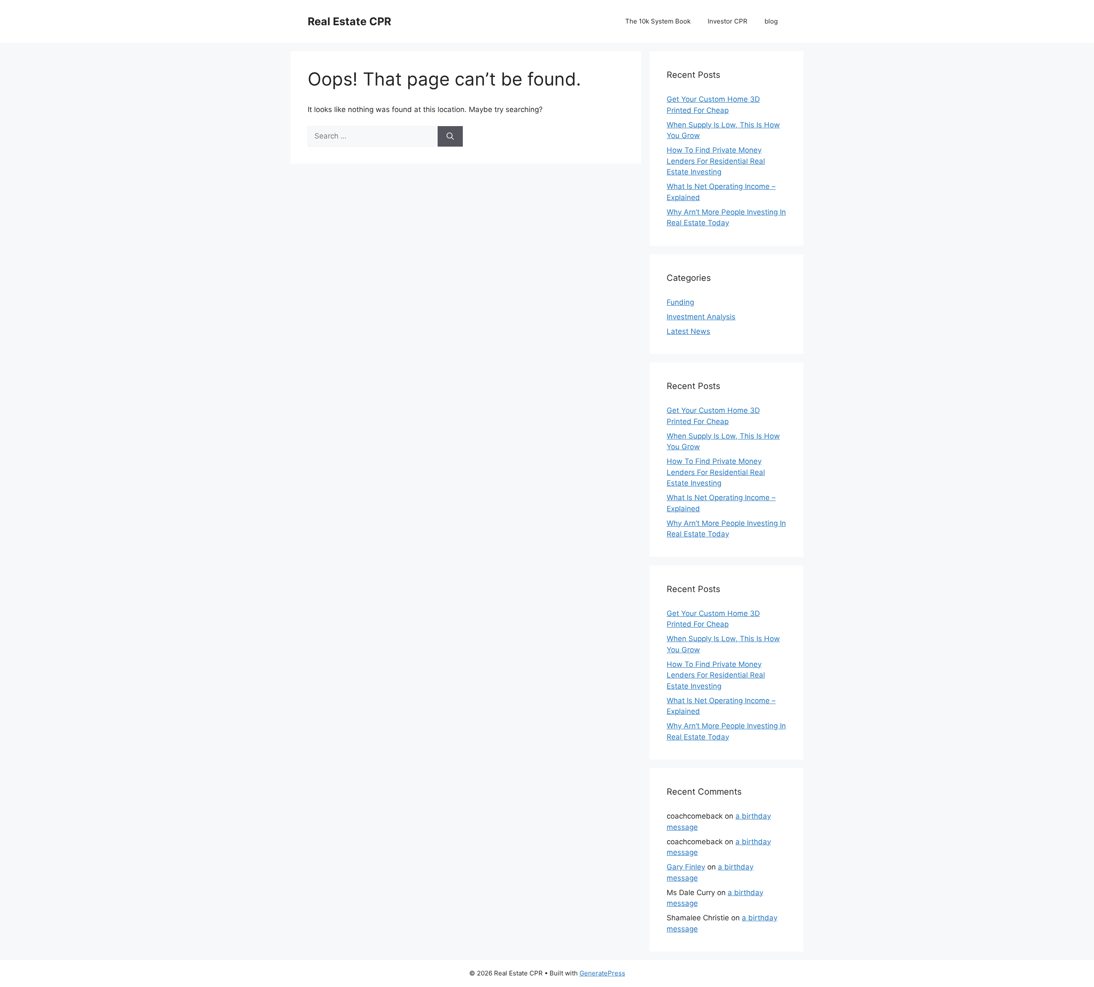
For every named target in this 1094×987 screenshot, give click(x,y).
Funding (680, 302)
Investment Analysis (701, 316)
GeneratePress (602, 973)
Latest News (688, 331)
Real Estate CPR (349, 21)
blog (771, 21)
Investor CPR (727, 21)
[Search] (450, 136)
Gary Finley (686, 867)
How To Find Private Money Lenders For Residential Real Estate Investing (716, 161)
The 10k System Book (658, 21)
